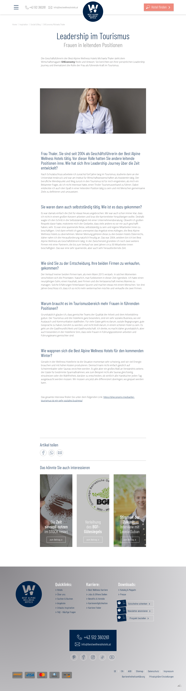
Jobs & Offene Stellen (97, 594)
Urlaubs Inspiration (65, 607)
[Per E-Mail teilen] (60, 453)
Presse (123, 594)
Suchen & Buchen (65, 598)
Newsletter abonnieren (135, 610)
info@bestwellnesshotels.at (66, 7)
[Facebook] (83, 657)
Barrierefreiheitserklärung (133, 676)
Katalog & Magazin (128, 589)
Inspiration (23, 24)
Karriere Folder (94, 607)
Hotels (60, 589)
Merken (94, 110)
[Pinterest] (74, 657)
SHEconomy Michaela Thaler (54, 24)
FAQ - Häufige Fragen (66, 612)
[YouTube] (112, 657)
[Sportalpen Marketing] (179, 685)
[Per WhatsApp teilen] (51, 453)
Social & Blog (36, 24)
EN (122, 671)
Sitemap (139, 671)
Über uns (61, 594)
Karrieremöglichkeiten (98, 603)
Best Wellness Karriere (98, 589)
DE (115, 671)
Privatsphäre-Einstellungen (161, 676)
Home (14, 24)
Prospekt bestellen (135, 617)
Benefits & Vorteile (96, 598)
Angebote (61, 603)
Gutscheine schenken (135, 603)
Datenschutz (153, 671)
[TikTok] (102, 657)
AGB (129, 671)
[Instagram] (93, 657)
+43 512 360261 (37, 7)
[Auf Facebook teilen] (43, 452)
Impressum (169, 671)
